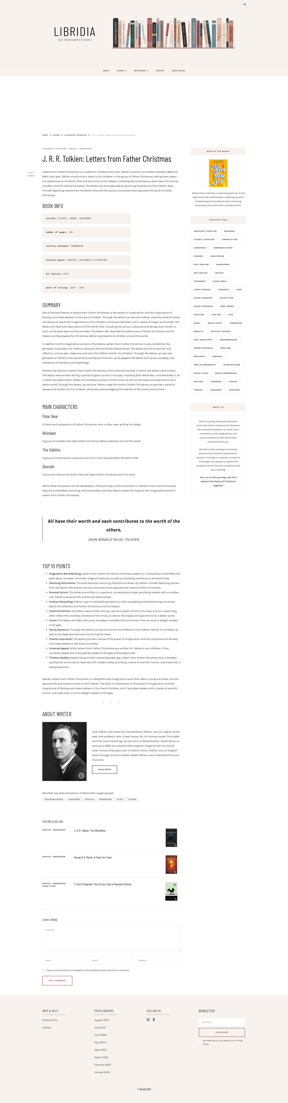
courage (198, 256)
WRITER (160, 70)
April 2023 (100, 1049)
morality (199, 331)
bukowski (229, 231)
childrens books (54, 799)
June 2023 (100, 1034)
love (230, 315)
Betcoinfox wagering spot (98, 793)
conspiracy (200, 248)
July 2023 (100, 1027)
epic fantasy (201, 273)
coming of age (230, 239)
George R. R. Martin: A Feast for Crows (93, 857)
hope (239, 290)
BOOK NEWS (178, 70)
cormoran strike (223, 248)
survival (199, 381)
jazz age (216, 315)
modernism (106, 799)
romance (217, 356)
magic (197, 323)
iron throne (227, 306)
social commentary (226, 373)
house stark (227, 298)
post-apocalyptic (203, 340)
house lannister (203, 298)
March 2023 (101, 1057)
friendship (200, 281)
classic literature (204, 239)
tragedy (198, 390)
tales (120, 799)
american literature (205, 231)
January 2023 (102, 1072)
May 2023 (100, 1042)
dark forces (217, 256)
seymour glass (232, 365)
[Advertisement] (144, 101)
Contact (46, 1027)
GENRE (120, 70)
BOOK (106, 70)
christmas (74, 799)
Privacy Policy (50, 1020)
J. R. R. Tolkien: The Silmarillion (90, 830)
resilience (199, 356)
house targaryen (203, 306)
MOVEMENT (140, 70)
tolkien (132, 799)
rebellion (225, 348)
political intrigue (221, 331)
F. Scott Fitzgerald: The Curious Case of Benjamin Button (103, 884)
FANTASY (72, 149)
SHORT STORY (49, 886)
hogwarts (223, 290)
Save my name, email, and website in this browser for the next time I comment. (88, 970)
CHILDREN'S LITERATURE (54, 149)
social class (201, 373)
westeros (234, 390)
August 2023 (101, 1020)
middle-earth (215, 323)
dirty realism (201, 264)
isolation (199, 315)
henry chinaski (202, 290)
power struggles (203, 348)
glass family (220, 281)
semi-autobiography (205, 365)
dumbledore (223, 264)
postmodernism (228, 340)
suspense (216, 381)
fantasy (89, 799)
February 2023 (102, 1064)
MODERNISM (86, 149)
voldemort (216, 390)
